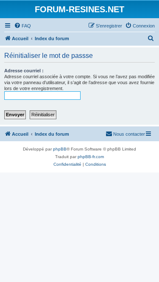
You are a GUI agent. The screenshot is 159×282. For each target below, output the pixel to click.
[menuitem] (22, 26)
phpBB (60, 149)
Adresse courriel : (24, 70)
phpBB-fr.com (91, 156)
